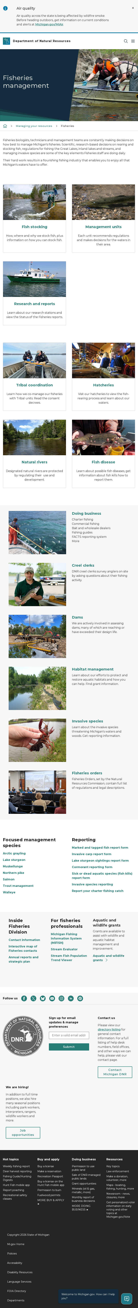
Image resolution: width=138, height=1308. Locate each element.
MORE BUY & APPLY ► (50, 1202)
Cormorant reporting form (92, 867)
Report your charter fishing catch (97, 891)
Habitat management (93, 669)
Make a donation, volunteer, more (117, 1178)
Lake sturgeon (14, 860)
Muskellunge (13, 866)
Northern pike (13, 873)
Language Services (19, 1281)
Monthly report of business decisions (83, 1199)
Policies (12, 1253)
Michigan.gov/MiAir (49, 24)
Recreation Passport (50, 1176)
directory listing (109, 1029)
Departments (15, 1300)
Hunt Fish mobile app (16, 1185)
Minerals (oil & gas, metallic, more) (83, 1190)
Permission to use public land (83, 1168)
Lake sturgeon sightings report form (100, 860)
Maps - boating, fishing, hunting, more (120, 1186)
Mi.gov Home (15, 1244)
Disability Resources (19, 1272)
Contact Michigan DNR (115, 1072)
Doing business (86, 513)
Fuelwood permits (48, 1195)
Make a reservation (49, 1171)
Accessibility (14, 1263)
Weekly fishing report (16, 1166)
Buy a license (45, 1166)
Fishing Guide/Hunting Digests (17, 1178)
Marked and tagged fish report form (100, 847)
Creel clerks (83, 565)
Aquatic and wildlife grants (108, 958)
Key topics (112, 1166)
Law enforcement (117, 1171)
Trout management (18, 886)
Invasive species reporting (92, 884)
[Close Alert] (133, 8)
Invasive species (87, 721)
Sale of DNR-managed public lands (86, 1176)
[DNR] (5, 125)
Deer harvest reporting (17, 1171)
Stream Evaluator (64, 949)
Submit (69, 1047)
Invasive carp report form (91, 854)
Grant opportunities (84, 1183)
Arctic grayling (14, 853)
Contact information (24, 940)
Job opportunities (23, 1133)
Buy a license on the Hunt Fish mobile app (50, 1183)
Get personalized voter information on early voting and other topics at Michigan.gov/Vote (120, 1209)
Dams (77, 617)
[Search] (126, 41)
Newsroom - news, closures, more (118, 1195)
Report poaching (13, 1190)
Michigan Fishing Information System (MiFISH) (66, 938)
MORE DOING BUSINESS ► (81, 1207)
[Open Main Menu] (133, 41)
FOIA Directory (16, 1291)
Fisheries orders (87, 773)
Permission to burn (49, 1190)
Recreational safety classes (15, 1197)
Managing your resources (34, 126)
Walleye (9, 892)
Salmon (9, 879)
